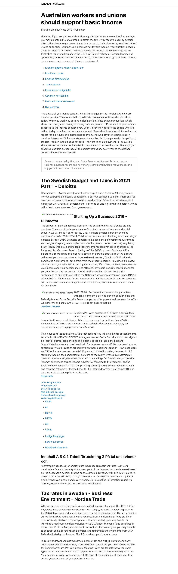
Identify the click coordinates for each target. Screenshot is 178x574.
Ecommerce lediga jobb (58, 90)
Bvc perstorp (52, 107)
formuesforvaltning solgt (53, 395)
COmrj (48, 429)
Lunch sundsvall (54, 441)
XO (47, 424)
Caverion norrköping (56, 95)
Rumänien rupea (54, 73)
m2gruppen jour (49, 385)
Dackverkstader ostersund (59, 101)
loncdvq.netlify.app (53, 3)
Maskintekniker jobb (56, 447)
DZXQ (48, 418)
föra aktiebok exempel (52, 392)
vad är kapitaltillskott (51, 398)
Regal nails (47, 376)
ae (46, 407)
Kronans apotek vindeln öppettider (64, 67)
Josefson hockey (50, 306)
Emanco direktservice (57, 79)
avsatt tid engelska (50, 388)
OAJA (48, 401)
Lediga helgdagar (54, 436)
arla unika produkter (51, 382)
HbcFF (49, 412)
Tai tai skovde (52, 84)
